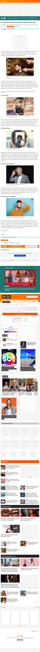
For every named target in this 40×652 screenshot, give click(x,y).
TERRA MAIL (22, 1)
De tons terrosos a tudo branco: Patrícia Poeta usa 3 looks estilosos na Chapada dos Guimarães (13, 550)
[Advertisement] (27, 550)
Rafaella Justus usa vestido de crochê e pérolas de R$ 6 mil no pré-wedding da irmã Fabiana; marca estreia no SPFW (12, 600)
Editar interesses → (35, 301)
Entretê (7, 471)
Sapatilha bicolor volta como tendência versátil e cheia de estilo (29, 569)
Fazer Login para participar (20, 255)
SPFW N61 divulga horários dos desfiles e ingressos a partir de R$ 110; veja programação (32, 543)
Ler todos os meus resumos (20, 314)
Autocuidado (3, 517)
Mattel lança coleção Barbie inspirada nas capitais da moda (9, 535)
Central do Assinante (29, 1)
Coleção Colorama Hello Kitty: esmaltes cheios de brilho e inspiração (12, 543)
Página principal (5, 1)
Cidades (6, 464)
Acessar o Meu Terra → (16, 296)
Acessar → (17, 335)
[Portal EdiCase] (3, 234)
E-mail (35, 1)
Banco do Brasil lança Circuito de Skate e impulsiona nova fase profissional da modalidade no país (32, 593)
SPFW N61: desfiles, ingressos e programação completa (27, 519)
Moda (5, 287)
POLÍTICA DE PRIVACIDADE (29, 637)
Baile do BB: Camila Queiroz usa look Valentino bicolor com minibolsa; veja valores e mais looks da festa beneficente (10, 586)
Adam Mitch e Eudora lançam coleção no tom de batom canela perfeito (10, 519)
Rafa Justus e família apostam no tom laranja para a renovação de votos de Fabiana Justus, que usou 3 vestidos (13, 593)
